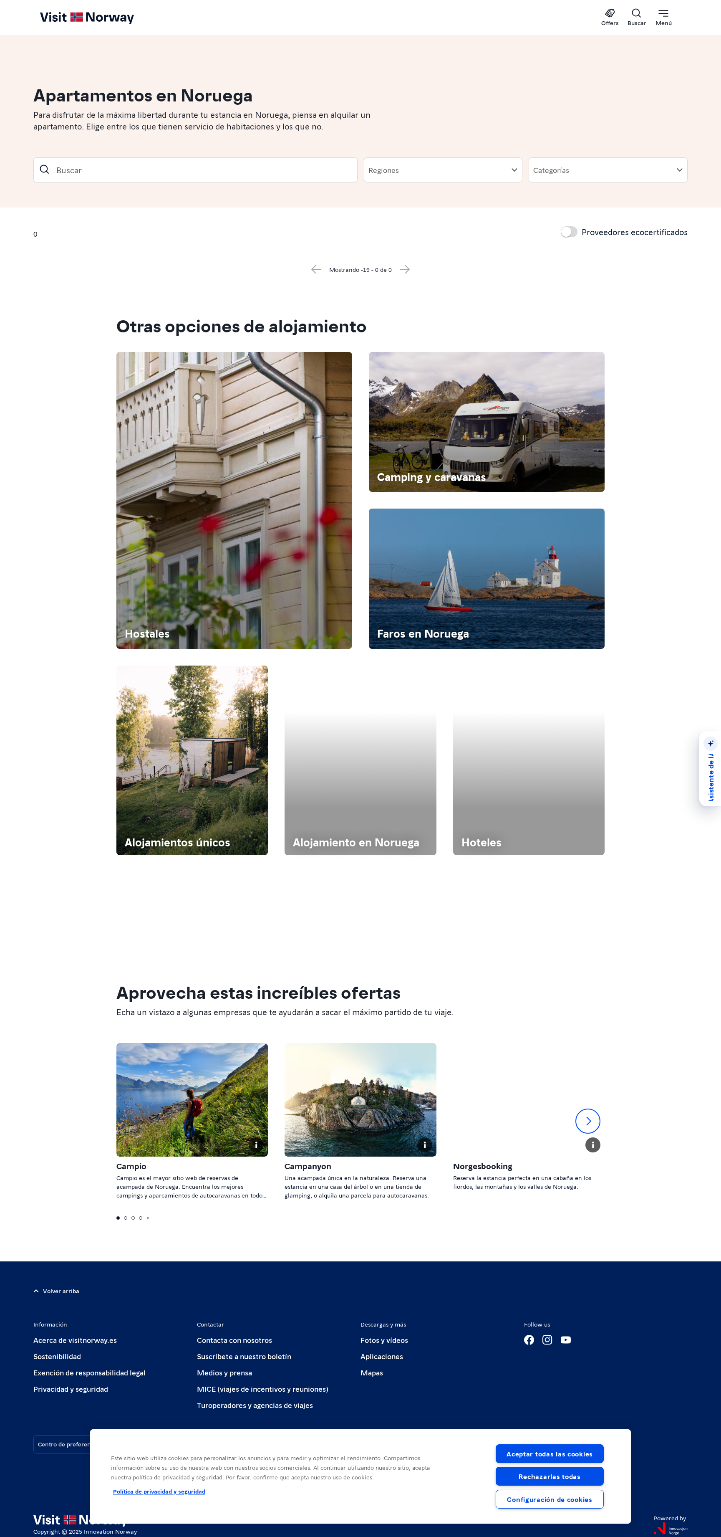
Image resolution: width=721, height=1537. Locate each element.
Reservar (220, 450)
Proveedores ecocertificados (635, 231)
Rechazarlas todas (549, 1476)
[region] (360, 1476)
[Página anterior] (314, 1319)
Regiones (383, 170)
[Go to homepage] (100, 17)
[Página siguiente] (408, 1319)
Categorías (551, 170)
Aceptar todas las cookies (550, 1453)
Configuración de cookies (549, 1499)
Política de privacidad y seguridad (159, 1491)
